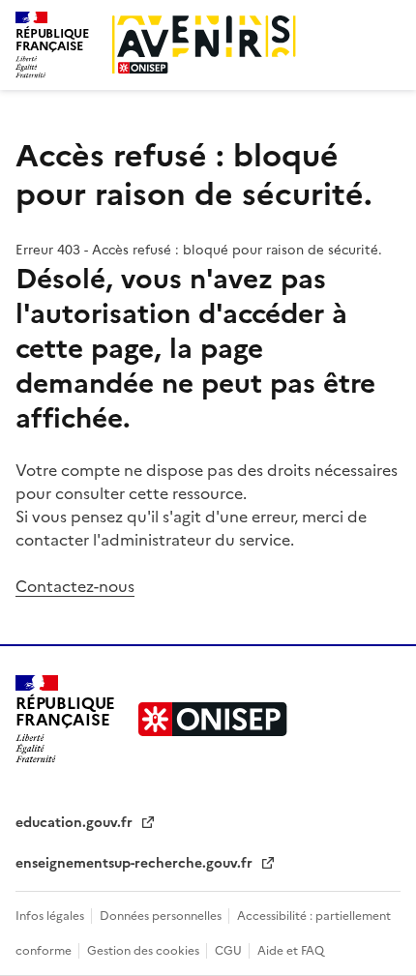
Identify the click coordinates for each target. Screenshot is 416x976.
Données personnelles (162, 916)
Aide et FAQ (290, 951)
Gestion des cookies (144, 951)
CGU (230, 951)
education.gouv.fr (75, 823)
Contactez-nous (74, 586)
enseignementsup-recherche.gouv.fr (135, 863)
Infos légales (51, 916)
